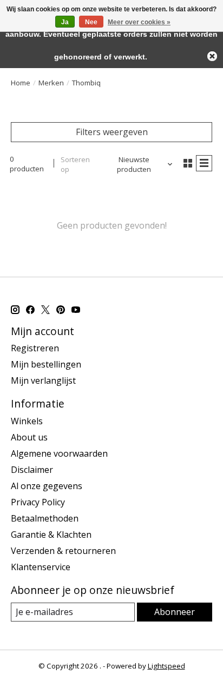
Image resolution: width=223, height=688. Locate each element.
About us (29, 437)
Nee (91, 22)
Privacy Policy (38, 502)
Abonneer (174, 612)
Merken (51, 83)
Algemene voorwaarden (59, 453)
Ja (65, 22)
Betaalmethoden (44, 518)
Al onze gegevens (46, 486)
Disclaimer (32, 470)
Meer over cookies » (139, 22)
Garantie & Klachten (51, 534)
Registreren (35, 348)
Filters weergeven (112, 132)
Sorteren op (75, 164)
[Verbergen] (212, 56)
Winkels (27, 421)
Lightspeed (166, 666)
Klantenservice (40, 567)
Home (20, 83)
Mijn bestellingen (46, 364)
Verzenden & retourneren (63, 551)
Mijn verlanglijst (43, 380)
